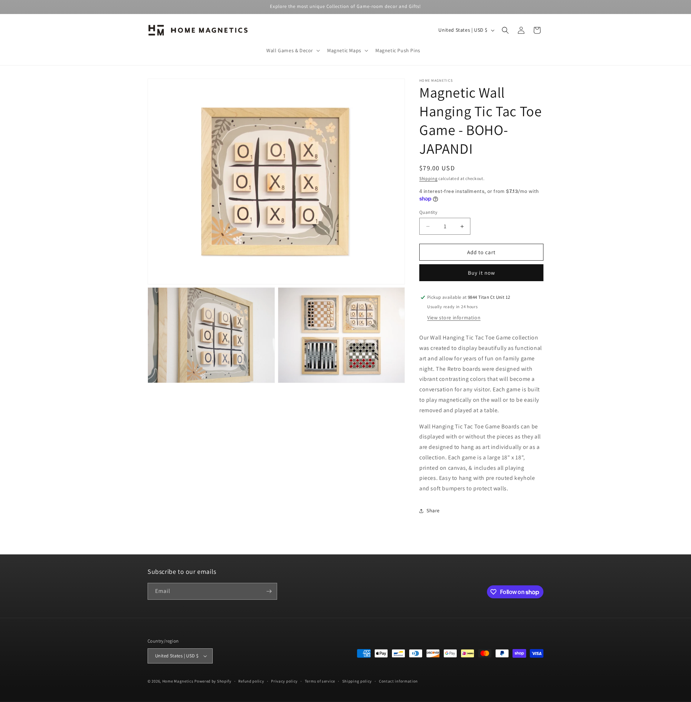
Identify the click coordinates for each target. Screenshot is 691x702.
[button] (292, 50)
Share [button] (433, 510)
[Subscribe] (269, 591)
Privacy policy (284, 681)
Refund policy (251, 681)
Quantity (428, 212)
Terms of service (320, 681)
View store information (453, 317)
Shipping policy (357, 681)
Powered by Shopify (212, 681)
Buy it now (481, 272)
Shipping (428, 178)
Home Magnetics (178, 681)
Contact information (398, 681)
